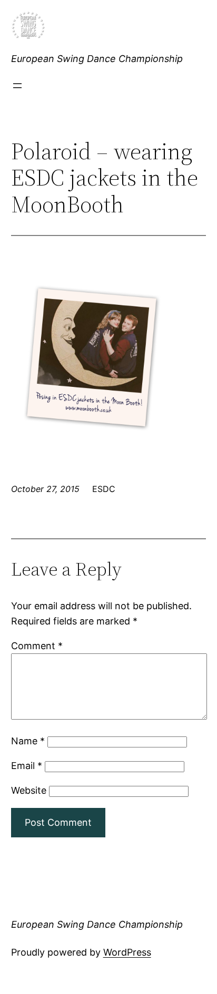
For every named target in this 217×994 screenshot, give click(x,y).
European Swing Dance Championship (97, 58)
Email (26, 765)
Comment (37, 645)
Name (28, 740)
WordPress (127, 952)
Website (28, 790)
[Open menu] (17, 85)
